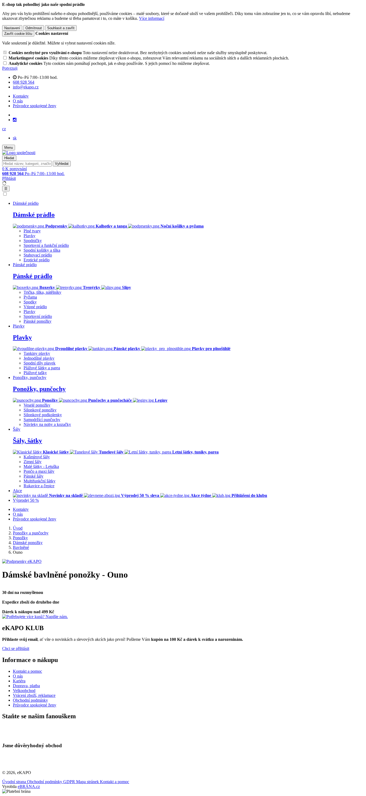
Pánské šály (33, 476)
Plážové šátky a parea (42, 368)
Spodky (30, 302)
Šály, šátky (27, 440)
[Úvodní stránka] (18, 152)
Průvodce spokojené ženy (34, 105)
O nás (18, 101)
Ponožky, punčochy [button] (29, 377)
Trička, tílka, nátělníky (42, 292)
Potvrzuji (9, 68)
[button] (4, 129)
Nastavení (12, 28)
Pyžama (30, 297)
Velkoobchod (24, 690)
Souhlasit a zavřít (60, 28)
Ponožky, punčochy (39, 388)
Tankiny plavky (37, 353)
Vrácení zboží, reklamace (34, 695)
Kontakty (21, 96)
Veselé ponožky (37, 405)
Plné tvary (32, 231)
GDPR (69, 781)
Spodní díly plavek (39, 363)
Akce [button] (17, 490)
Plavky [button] (19, 326)
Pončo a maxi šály (39, 471)
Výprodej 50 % (26, 500)
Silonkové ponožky (40, 410)
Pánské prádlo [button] (25, 264)
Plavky (29, 235)
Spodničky (33, 240)
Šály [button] (16, 429)
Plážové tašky (35, 372)
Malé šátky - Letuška (41, 466)
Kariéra (19, 681)
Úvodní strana (14, 781)
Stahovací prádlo (38, 255)
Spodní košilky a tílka (42, 250)
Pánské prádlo (32, 276)
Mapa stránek (88, 781)
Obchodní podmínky (30, 700)
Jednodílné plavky (39, 358)
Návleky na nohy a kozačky (47, 424)
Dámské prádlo (34, 214)
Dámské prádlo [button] (26, 203)
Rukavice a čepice (39, 485)
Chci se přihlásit (15, 648)
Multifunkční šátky (39, 481)
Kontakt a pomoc (27, 671)
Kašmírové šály (37, 457)
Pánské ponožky (37, 321)
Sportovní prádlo (38, 316)
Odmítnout (33, 28)
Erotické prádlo (37, 260)
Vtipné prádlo (35, 306)
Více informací (151, 18)
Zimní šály (33, 461)
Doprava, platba (26, 685)
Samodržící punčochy (42, 419)
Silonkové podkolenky (43, 414)
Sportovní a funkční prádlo (46, 245)
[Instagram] (15, 120)
